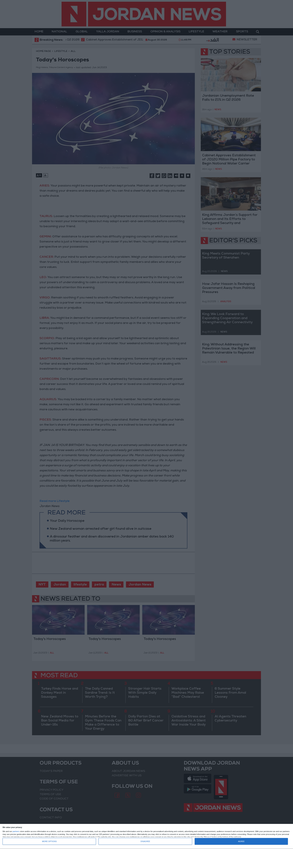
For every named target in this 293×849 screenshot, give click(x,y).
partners (16, 831)
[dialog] (146, 836)
